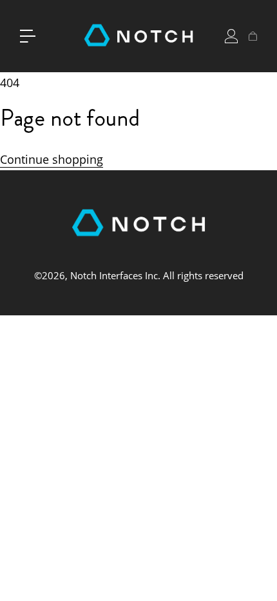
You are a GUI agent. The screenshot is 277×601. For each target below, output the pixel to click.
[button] (27, 36)
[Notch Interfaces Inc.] (139, 36)
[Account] (231, 36)
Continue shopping (51, 159)
